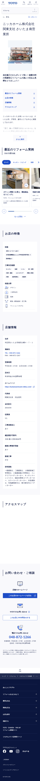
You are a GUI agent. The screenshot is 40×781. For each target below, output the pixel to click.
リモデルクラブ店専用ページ (12, 737)
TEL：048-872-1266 (12, 353)
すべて (6, 162)
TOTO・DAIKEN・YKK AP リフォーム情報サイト (12, 729)
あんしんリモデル (8, 687)
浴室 (32, 162)
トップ (4, 676)
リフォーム (12, 676)
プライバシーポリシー (9, 764)
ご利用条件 (6, 759)
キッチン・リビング (19, 162)
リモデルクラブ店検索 (25, 676)
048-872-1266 (20, 637)
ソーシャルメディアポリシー (11, 770)
